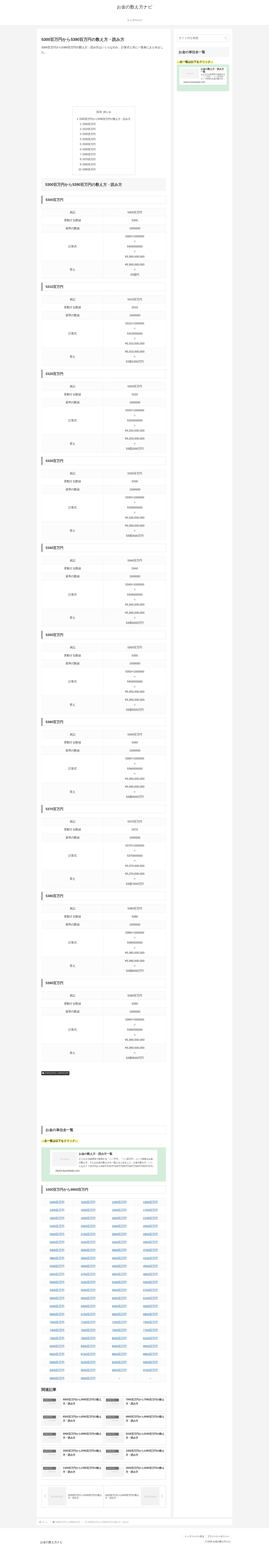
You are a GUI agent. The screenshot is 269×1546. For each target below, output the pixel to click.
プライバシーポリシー (218, 1536)
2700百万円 (88, 1234)
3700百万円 (150, 1250)
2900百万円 (150, 1234)
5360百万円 (89, 154)
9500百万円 (88, 1370)
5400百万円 (57, 1290)
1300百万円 (150, 1202)
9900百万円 (88, 1378)
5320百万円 (89, 134)
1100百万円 (88, 1202)
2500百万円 (150, 1226)
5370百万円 (89, 159)
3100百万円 (88, 1242)
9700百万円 (150, 1370)
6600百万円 (57, 1314)
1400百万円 (57, 1210)
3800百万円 (57, 1258)
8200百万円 (57, 1346)
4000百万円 (119, 1258)
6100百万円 (150, 1298)
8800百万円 (119, 1354)
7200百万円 (119, 1322)
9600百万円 (119, 1370)
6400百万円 (119, 1306)
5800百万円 (57, 1298)
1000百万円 (57, 1202)
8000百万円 (119, 1338)
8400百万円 (119, 1346)
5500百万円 (88, 1290)
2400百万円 (119, 1226)
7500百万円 (88, 1330)
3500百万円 (88, 1250)
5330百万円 (89, 139)
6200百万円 (57, 1306)
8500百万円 (150, 1346)
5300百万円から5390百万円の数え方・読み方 (104, 118)
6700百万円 (88, 1314)
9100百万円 (88, 1362)
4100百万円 (150, 1258)
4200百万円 (57, 1266)
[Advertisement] (103, 80)
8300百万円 (88, 1346)
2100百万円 (150, 1218)
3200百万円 (119, 1242)
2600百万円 (57, 1234)
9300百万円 (150, 1362)
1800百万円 (57, 1218)
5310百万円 (89, 129)
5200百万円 (119, 1282)
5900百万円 (88, 1298)
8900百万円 (150, 1354)
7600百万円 (119, 1330)
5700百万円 (150, 1290)
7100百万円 (88, 1322)
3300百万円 (150, 1242)
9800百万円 (57, 1378)
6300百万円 (88, 1306)
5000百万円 (57, 1282)
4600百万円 (57, 1274)
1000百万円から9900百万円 (56, 1073)
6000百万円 (119, 1298)
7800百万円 (57, 1338)
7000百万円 (57, 1322)
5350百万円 (89, 149)
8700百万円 (88, 1354)
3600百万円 (119, 1250)
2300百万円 (88, 1226)
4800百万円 (119, 1274)
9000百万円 (57, 1362)
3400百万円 (57, 1250)
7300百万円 (150, 1322)
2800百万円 (119, 1234)
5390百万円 (89, 169)
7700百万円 (150, 1330)
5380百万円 (89, 164)
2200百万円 (57, 1226)
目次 (99, 111)
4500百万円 (150, 1266)
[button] (226, 38)
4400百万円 (119, 1266)
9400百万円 (57, 1370)
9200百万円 (119, 1362)
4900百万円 (150, 1274)
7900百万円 (88, 1338)
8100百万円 (150, 1338)
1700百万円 (150, 1210)
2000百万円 (119, 1218)
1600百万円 (119, 1210)
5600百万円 (119, 1290)
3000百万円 (57, 1242)
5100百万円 (88, 1282)
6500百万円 (150, 1306)
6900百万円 (150, 1314)
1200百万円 (119, 1202)
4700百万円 (88, 1274)
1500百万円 (88, 1210)
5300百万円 (89, 124)
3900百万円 (88, 1258)
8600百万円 (57, 1354)
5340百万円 (89, 144)
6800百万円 (119, 1314)
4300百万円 (88, 1266)
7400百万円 (57, 1330)
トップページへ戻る (194, 1536)
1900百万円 (88, 1218)
